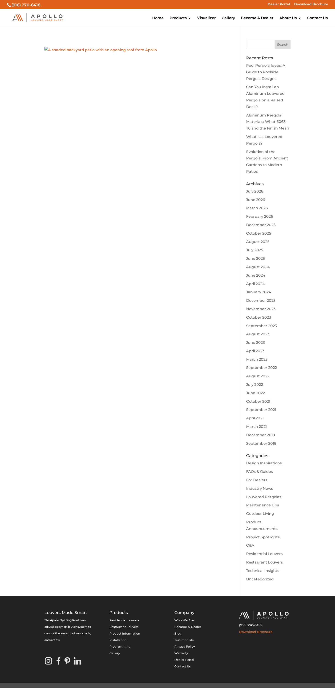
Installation (117, 640)
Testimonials (184, 640)
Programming (120, 646)
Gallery (228, 18)
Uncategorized (260, 579)
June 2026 (255, 200)
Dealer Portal (279, 4)
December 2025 (261, 225)
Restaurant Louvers (264, 562)
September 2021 (261, 410)
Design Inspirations (264, 463)
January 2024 (258, 292)
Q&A (250, 545)
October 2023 (258, 317)
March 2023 (257, 359)
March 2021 (256, 426)
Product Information (124, 633)
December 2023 (261, 300)
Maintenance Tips (262, 505)
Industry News (259, 488)
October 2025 (258, 233)
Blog (177, 633)
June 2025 (255, 258)
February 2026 (259, 216)
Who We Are (184, 620)
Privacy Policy (184, 646)
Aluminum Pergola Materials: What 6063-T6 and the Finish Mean (267, 122)
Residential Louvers (264, 554)
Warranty (181, 653)
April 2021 (255, 418)
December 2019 (260, 435)
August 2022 (257, 376)
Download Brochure (311, 4)
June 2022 (255, 393)
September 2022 (261, 367)
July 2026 (254, 191)
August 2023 (257, 334)
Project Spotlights (263, 537)
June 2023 (255, 342)
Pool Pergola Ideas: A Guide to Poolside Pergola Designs (265, 72)
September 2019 (261, 443)
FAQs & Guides (259, 471)
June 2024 (255, 275)
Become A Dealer (257, 18)
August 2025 (257, 242)
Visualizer (206, 18)
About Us (288, 18)
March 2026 (257, 208)
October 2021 (258, 401)
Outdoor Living (260, 513)
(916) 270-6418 (250, 625)
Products (178, 18)
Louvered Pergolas (263, 497)
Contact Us (317, 18)
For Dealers (256, 480)
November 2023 (261, 309)
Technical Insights (262, 571)
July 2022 (254, 384)
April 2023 (255, 351)
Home (158, 18)
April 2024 (255, 284)
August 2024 (258, 267)
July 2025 (254, 250)
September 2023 (261, 326)
